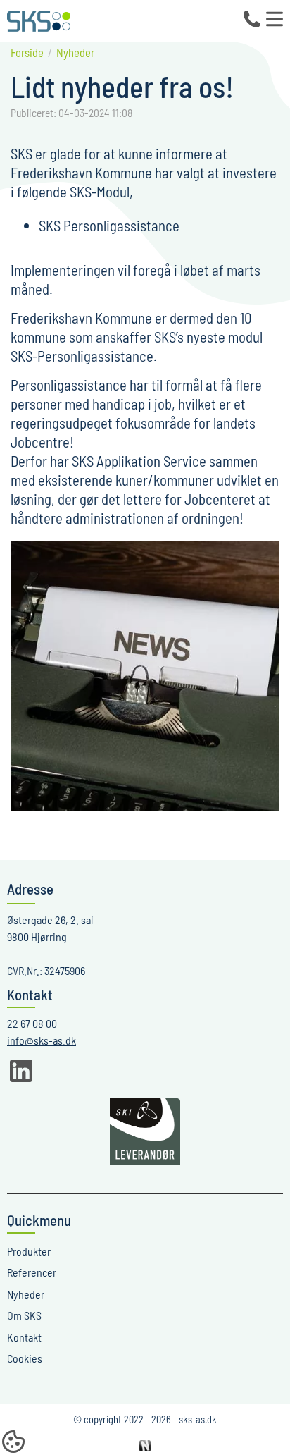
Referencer (31, 1272)
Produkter (29, 1251)
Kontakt (24, 1337)
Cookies (24, 1358)
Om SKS (24, 1315)
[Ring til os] (252, 19)
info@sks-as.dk (41, 1040)
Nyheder (25, 1294)
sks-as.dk (198, 1419)
